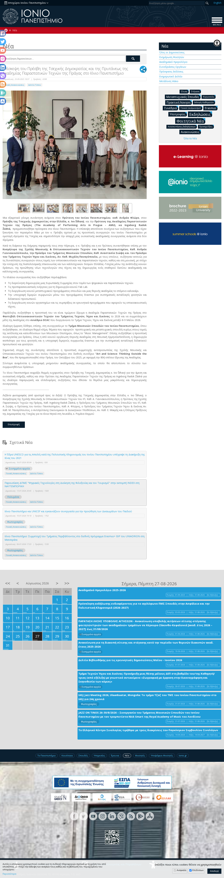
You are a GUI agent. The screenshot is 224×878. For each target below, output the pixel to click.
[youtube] (93, 816)
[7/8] (111, 208)
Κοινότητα (67, 755)
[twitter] (83, 816)
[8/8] (126, 208)
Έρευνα (115, 755)
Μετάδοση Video (168, 81)
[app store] (149, 816)
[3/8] (53, 208)
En (217, 2)
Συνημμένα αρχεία (19, 468)
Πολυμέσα (13, 497)
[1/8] (24, 208)
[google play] (140, 816)
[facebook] (74, 816)
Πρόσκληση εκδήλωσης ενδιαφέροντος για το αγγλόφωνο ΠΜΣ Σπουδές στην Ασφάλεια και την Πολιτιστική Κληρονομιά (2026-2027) (144, 605)
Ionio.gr (183, 755)
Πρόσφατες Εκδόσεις (171, 71)
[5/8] (82, 208)
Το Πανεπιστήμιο (46, 755)
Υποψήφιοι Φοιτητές (162, 755)
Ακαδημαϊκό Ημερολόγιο (173, 62)
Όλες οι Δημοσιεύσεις (171, 52)
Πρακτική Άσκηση (178, 102)
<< (7, 583)
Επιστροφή (14, 424)
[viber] (121, 816)
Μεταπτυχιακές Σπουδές (182, 97)
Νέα (14, 30)
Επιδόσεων (198, 870)
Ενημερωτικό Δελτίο (170, 76)
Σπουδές (83, 755)
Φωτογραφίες (15, 522)
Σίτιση (184, 91)
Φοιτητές (140, 755)
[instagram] (102, 816)
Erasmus (210, 108)
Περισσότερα (9, 874)
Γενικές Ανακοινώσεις (14, 85)
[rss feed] (131, 816)
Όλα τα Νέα (190, 138)
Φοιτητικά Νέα (190, 121)
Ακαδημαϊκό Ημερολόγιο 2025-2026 (102, 590)
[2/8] (38, 208)
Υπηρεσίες (99, 755)
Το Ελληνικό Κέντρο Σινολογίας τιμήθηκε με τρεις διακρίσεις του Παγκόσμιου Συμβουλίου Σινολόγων (148, 730)
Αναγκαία (181, 870)
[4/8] (67, 208)
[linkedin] (112, 816)
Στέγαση (195, 91)
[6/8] (96, 208)
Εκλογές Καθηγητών (204, 102)
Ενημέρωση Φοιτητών (171, 57)
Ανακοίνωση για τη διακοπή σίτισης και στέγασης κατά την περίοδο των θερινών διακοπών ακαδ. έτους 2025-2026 (145, 644)
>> (66, 583)
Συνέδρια (170, 108)
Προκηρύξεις (205, 126)
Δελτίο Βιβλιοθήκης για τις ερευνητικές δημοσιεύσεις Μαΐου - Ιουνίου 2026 (130, 660)
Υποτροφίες (178, 114)
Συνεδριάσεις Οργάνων (172, 66)
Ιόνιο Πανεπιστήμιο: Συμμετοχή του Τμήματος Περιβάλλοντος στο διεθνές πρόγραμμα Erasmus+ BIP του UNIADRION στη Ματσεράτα (75, 538)
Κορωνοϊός (208, 96)
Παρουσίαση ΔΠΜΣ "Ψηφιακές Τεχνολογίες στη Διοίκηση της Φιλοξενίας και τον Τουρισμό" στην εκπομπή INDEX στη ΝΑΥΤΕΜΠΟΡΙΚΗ (72, 484)
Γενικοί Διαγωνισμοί (191, 108)
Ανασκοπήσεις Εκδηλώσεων (181, 126)
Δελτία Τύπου (34, 85)
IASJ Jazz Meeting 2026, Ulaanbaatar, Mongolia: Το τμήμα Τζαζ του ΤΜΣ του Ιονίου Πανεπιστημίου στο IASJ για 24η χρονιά (147, 697)
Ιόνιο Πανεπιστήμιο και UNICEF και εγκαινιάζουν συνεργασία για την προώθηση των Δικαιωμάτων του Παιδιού (68, 511)
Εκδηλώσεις (200, 114)
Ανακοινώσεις (190, 132)
